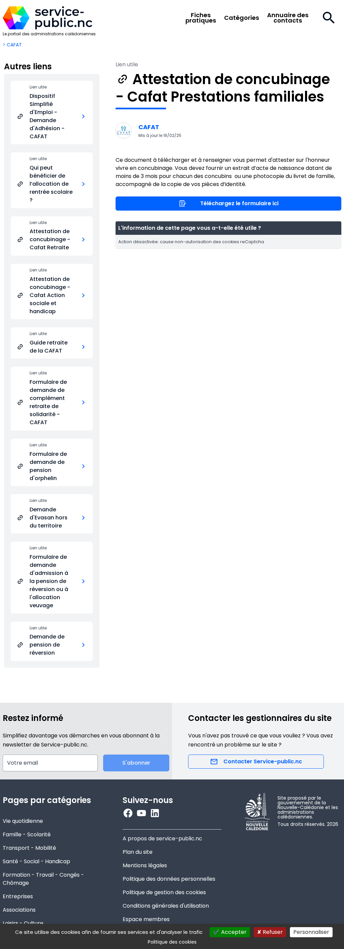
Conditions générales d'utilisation (166, 906)
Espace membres (146, 919)
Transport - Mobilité (29, 848)
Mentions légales (145, 865)
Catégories (241, 18)
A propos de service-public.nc (162, 838)
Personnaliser (311, 932)
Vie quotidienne (23, 821)
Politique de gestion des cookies (164, 892)
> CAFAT (12, 44)
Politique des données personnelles (169, 879)
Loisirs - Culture (23, 923)
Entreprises (18, 896)
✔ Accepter (230, 932)
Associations (19, 910)
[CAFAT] (124, 130)
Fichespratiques (200, 17)
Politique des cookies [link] (172, 942)
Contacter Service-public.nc (262, 761)
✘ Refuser (270, 932)
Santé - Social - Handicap (36, 861)
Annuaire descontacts (287, 17)
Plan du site (138, 852)
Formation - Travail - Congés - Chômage (43, 879)
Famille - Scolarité (27, 834)
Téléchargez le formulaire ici (239, 203)
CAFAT (148, 127)
